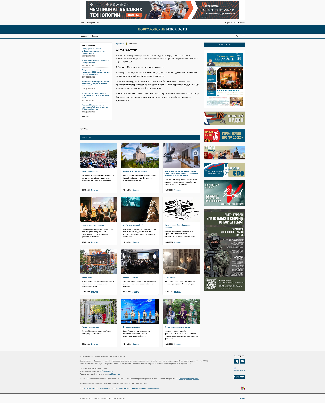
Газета (95, 36)
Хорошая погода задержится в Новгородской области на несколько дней (96, 95)
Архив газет (224, 45)
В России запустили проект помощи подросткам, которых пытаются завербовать (95, 84)
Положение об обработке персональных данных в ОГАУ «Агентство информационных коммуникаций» (119, 388)
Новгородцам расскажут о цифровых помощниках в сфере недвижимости (94, 51)
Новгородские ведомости (189, 379)
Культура (120, 44)
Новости (83, 36)
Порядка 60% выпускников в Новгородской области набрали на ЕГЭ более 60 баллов (95, 107)
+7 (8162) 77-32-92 (106, 371)
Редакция (241, 398)
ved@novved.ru (114, 374)
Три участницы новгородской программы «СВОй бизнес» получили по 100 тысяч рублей (96, 72)
